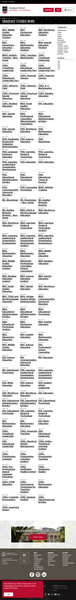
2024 (59, 64)
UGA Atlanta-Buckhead (68, 563)
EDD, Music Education (7, 384)
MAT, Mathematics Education (45, 337)
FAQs (49, 563)
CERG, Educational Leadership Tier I (28, 68)
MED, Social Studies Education (26, 106)
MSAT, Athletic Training (45, 188)
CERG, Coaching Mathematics (28, 56)
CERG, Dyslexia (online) (27, 498)
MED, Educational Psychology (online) (8, 326)
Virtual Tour (37, 563)
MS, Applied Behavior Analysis (44, 202)
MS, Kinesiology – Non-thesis (28, 201)
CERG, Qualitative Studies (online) (28, 469)
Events (59, 34)
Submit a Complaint (38, 569)
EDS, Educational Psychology (46, 401)
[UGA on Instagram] (52, 594)
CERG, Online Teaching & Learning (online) (45, 445)
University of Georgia (8, 1)
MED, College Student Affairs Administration (28, 299)
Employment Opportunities (60, 586)
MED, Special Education (44, 277)
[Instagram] (38, 576)
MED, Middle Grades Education (44, 253)
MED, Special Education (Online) (44, 45)
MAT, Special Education (8, 115)
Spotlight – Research (63, 48)
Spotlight (60, 44)
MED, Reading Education (45, 262)
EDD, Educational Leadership (44, 433)
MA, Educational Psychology (10, 371)
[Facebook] (32, 576)
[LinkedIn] (44, 576)
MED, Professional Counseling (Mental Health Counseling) (28, 119)
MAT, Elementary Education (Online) (8, 46)
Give (58, 10)
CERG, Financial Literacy (28, 76)
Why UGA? (36, 565)
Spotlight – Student (63, 51)
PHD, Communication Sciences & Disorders (10, 191)
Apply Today (38, 537)
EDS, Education (45, 103)
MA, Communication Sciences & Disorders (28, 361)
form (15, 588)
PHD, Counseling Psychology (28, 188)
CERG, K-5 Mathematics (45, 87)
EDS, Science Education (8, 358)
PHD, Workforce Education (28, 130)
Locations (65, 552)
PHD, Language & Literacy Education (10, 154)
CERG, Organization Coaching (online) (27, 458)
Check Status (51, 565)
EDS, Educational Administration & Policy (10, 403)
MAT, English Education (26, 335)
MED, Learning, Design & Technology (28, 225)
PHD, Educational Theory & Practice (44, 178)
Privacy (55, 590)
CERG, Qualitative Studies (43, 469)
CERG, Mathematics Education (45, 484)
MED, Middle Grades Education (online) (8, 265)
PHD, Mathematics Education (45, 131)
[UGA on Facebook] (45, 594)
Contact (36, 556)
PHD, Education (28, 162)
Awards (60, 32)
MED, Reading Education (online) (9, 278)
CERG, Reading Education (45, 94)
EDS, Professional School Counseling (44, 348)
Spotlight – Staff (62, 50)
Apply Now (48, 10)
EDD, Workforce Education (10, 394)
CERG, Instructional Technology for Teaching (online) (28, 487)
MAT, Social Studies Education (8, 289)
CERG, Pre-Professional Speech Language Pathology (8, 471)
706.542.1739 (5, 563)
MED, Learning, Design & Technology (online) (46, 227)
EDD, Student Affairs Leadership (45, 385)
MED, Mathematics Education (9, 253)
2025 (59, 62)
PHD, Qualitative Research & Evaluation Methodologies (10, 143)
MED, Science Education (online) (27, 278)
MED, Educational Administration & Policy (46, 118)
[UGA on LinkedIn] (58, 594)
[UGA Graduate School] (19, 10)
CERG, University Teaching (28, 432)
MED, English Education (45, 323)
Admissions (51, 552)
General (60, 38)
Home (3, 18)
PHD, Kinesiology (44, 140)
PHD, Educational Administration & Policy (10, 178)
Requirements (51, 556)
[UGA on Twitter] (49, 594)
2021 (59, 68)
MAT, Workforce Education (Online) (46, 32)
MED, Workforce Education (46, 211)
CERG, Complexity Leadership (44, 58)
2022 (59, 67)
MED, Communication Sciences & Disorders (46, 300)
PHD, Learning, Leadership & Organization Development (10, 166)
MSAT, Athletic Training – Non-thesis (10, 58)
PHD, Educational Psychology (26, 177)
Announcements (62, 30)
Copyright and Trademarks (60, 588)
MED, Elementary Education (26, 324)
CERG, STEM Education (8, 483)
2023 (59, 65)
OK (8, 594)
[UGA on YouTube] (55, 594)
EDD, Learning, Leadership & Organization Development (27, 374)
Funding (60, 36)
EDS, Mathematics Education (9, 423)
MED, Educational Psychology (44, 311)
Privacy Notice (9, 586)
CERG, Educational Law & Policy (46, 499)
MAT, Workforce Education (46, 287)
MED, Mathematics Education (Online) (27, 46)
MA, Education (45, 357)
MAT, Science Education (26, 345)
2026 (59, 61)
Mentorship (61, 40)
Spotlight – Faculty (63, 46)
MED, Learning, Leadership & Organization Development (10, 239)
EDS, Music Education (43, 422)
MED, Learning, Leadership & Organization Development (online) (28, 240)
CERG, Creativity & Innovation (10, 498)
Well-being (60, 53)
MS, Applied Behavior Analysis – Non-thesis (10, 214)
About (35, 552)
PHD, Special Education (8, 130)
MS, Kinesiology (10, 200)
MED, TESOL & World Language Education (28, 212)
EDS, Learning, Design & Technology (27, 413)
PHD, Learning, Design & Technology (28, 154)
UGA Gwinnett (66, 556)
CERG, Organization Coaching (9, 456)
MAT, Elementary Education (26, 32)
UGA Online (65, 565)
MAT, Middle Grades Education (8, 347)
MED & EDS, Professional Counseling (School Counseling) (26, 266)
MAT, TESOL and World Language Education (10, 299)
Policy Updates (61, 42)
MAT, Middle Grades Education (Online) (8, 34)
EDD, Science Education (26, 384)
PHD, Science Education (26, 140)
